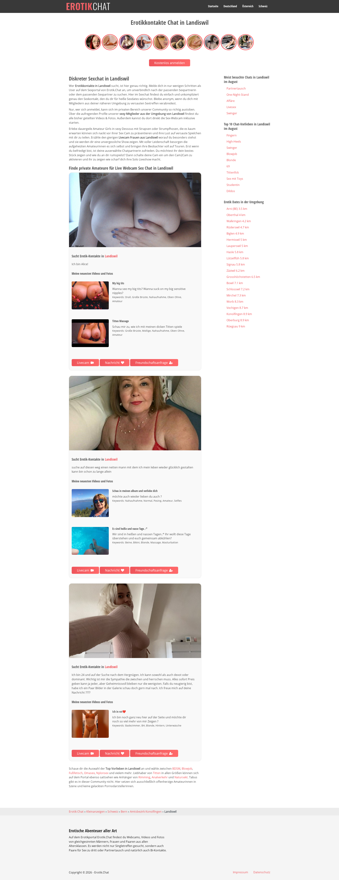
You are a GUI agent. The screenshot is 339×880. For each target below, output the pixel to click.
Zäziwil (236, 271)
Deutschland (230, 6)
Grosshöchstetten (243, 277)
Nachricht (112, 362)
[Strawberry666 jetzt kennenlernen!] (135, 621)
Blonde (231, 160)
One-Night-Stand (238, 95)
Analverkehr (160, 777)
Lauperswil (237, 246)
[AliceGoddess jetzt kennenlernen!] (135, 210)
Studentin (233, 185)
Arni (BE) (237, 209)
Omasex (89, 773)
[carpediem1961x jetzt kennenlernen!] (135, 413)
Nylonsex (102, 773)
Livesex (231, 107)
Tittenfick (233, 172)
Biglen (235, 233)
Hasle (235, 252)
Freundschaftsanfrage (151, 362)
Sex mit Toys (235, 179)
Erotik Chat (76, 811)
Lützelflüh (238, 258)
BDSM (176, 769)
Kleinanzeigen (95, 811)
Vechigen (237, 308)
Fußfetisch (76, 773)
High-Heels (234, 141)
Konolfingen (239, 314)
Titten (157, 773)
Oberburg (238, 320)
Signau (236, 264)
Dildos (231, 191)
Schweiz (263, 6)
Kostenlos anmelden (169, 63)
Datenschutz (261, 872)
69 (228, 166)
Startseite (213, 6)
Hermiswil (237, 240)
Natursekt (181, 777)
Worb (235, 302)
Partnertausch (236, 88)
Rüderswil (238, 227)
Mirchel (236, 295)
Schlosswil (238, 289)
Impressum (240, 872)
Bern (124, 811)
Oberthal (236, 215)
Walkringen (239, 221)
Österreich (247, 6)
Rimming (144, 777)
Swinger (232, 113)
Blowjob (187, 769)
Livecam (83, 362)
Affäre (231, 101)
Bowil (235, 283)
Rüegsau (236, 326)
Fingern (232, 135)
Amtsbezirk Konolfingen (146, 811)
